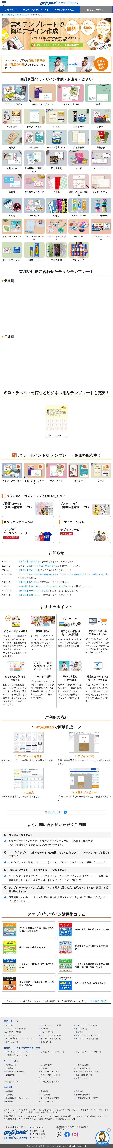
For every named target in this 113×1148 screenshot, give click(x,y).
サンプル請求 (38, 1134)
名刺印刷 (9, 1025)
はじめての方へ (47, 1065)
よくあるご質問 (82, 1065)
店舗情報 (44, 1091)
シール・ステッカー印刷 (15, 1029)
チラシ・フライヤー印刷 (51, 1025)
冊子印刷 (44, 1029)
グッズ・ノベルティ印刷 (51, 1035)
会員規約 (9, 1095)
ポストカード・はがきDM (86, 1025)
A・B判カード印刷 (13, 1032)
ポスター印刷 (81, 1029)
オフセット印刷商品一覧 (51, 1039)
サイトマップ (38, 1137)
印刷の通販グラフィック (14, 1116)
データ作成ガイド (83, 1068)
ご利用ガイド (10, 9)
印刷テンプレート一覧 (14, 1072)
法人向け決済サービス (50, 1082)
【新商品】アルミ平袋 (29, 570)
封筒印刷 (79, 1032)
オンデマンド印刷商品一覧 (87, 1039)
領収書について (11, 1082)
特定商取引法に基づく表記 (87, 1098)
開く (102, 1138)
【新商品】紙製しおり (29, 595)
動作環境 (9, 1068)
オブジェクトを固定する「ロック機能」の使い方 (84, 574)
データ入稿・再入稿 (64, 9)
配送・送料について (84, 1075)
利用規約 (79, 1091)
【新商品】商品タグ (28, 582)
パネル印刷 (10, 1035)
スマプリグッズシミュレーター (18, 1039)
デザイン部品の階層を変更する (42, 574)
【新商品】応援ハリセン (30, 561)
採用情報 (9, 1101)
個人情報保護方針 (83, 1095)
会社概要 (9, 1091)
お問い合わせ (38, 1131)
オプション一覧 (11, 1042)
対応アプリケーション (50, 1072)
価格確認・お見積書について (88, 1072)
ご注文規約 (45, 1095)
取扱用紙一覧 (46, 1042)
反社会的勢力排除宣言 (50, 1098)
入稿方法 (44, 1068)
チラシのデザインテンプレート (89, 1052)
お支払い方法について (85, 1078)
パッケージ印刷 (47, 1032)
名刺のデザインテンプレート (53, 1052)
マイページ (37, 1127)
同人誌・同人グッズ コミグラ (88, 1035)
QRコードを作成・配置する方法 (42, 566)
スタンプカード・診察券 (55, 436)
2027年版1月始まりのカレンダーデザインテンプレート (45, 586)
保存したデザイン (95, 9)
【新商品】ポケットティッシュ (33, 591)
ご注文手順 (10, 1075)
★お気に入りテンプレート (36, 9)
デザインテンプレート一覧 (16, 1052)
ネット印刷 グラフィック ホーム (14, 15)
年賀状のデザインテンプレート (18, 1055)
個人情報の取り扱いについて (17, 1098)
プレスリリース (47, 1101)
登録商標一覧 (96, 1001)
